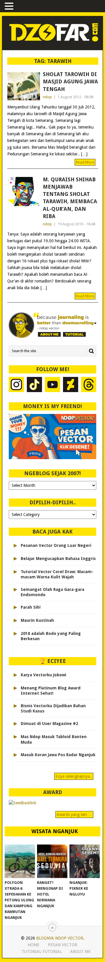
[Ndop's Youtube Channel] (52, 385)
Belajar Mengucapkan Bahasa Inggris (58, 558)
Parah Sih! (31, 607)
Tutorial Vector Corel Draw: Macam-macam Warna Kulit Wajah (57, 574)
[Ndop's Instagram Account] (16, 385)
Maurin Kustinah (37, 620)
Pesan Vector (62, 944)
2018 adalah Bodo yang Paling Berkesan (51, 636)
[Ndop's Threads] (88, 385)
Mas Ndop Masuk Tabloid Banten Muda (54, 739)
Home (33, 944)
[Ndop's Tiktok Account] (34, 385)
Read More (85, 162)
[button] (10, 6)
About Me (80, 951)
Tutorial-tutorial (42, 951)
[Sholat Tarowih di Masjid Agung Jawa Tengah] (23, 86)
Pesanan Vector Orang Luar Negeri (56, 545)
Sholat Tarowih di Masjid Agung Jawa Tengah (70, 81)
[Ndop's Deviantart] (70, 385)
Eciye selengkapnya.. (73, 776)
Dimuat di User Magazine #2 (49, 723)
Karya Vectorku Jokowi (43, 675)
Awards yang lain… (74, 814)
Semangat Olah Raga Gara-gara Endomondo (52, 592)
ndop (47, 97)
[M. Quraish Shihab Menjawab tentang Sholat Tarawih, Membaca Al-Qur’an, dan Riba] (23, 191)
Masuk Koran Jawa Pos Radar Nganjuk (58, 754)
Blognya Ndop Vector (59, 938)
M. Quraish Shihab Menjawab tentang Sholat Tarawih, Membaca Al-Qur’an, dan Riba (70, 197)
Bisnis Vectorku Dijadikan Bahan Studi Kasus (53, 708)
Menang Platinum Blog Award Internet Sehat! (50, 691)
